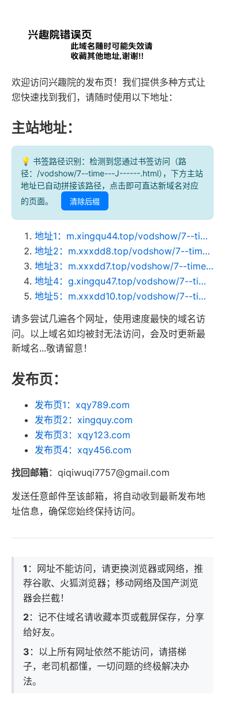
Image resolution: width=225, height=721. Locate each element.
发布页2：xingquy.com (84, 420)
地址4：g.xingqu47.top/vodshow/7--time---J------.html (124, 281)
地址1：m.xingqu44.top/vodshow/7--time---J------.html (124, 236)
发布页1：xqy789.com (82, 405)
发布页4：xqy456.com (83, 450)
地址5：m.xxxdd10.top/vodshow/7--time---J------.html (124, 296)
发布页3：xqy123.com (82, 435)
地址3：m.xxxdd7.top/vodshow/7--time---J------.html (124, 266)
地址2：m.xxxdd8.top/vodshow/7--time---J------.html (124, 251)
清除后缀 (85, 201)
